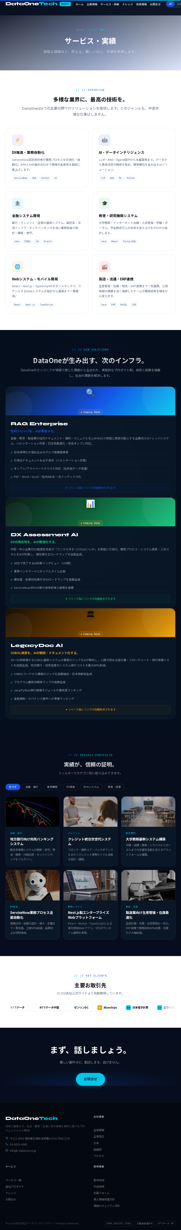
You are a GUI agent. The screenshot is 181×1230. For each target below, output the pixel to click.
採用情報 (141, 4)
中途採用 (99, 1187)
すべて (13, 786)
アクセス (99, 1156)
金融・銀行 (32, 786)
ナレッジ (127, 4)
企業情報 (92, 4)
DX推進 (70, 786)
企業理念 (99, 1136)
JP (170, 4)
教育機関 (52, 786)
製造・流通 (114, 786)
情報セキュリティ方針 (107, 1206)
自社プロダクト (15, 1187)
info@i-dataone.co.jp (23, 1150)
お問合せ (155, 4)
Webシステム (91, 786)
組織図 (98, 1149)
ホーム (80, 4)
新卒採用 (99, 1180)
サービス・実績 (109, 4)
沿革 (96, 1143)
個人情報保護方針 (104, 1199)
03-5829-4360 (18, 1144)
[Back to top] (171, 1223)
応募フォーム (101, 1193)
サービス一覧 (13, 1180)
